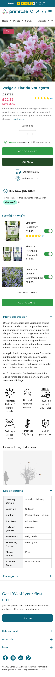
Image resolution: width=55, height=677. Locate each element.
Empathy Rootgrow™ (32, 227)
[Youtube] (20, 658)
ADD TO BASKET (27, 151)
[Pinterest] (28, 658)
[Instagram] (13, 658)
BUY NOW (27, 161)
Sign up (27, 617)
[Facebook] (5, 658)
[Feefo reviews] (27, 3)
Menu (50, 12)
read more (18, 119)
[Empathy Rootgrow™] (35, 236)
